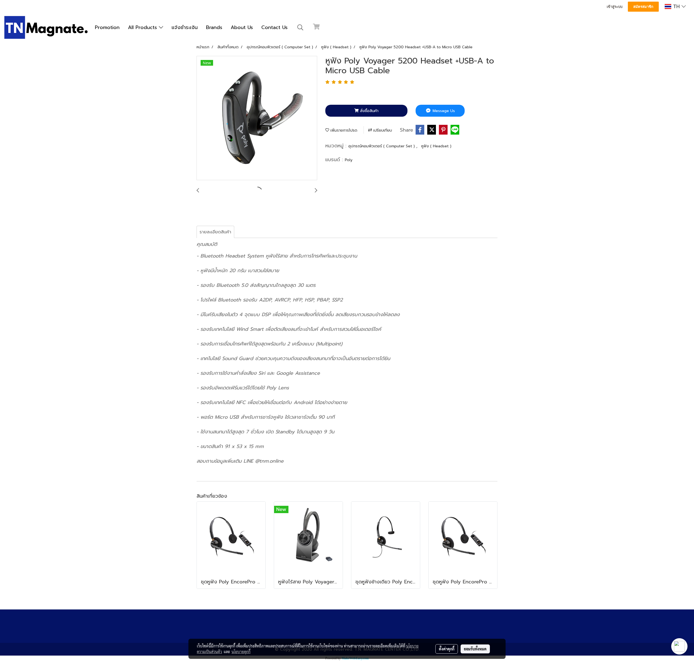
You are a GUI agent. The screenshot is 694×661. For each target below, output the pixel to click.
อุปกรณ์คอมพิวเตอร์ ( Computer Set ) (382, 146)
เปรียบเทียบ (382, 130)
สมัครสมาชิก (643, 7)
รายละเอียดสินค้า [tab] (215, 232)
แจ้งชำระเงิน (185, 27)
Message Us (443, 111)
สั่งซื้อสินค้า (368, 111)
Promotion (107, 27)
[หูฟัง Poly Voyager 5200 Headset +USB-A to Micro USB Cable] (257, 118)
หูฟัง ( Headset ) (436, 146)
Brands (214, 27)
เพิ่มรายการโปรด (343, 130)
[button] (300, 27)
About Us (242, 27)
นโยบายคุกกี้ (241, 651)
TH (676, 6)
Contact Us (274, 27)
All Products (143, 27)
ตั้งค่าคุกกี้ (446, 648)
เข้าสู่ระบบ (614, 7)
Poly (348, 160)
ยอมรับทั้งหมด (475, 648)
